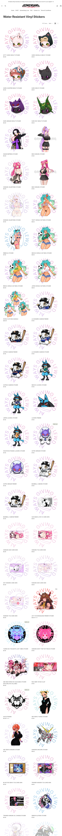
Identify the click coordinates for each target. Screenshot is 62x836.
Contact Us (37, 10)
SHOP (17, 10)
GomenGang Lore (24, 10)
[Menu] (2, 6)
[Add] (27, 51)
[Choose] (56, 611)
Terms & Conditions (46, 10)
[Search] (5, 6)
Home (12, 10)
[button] (50, 23)
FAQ (31, 10)
